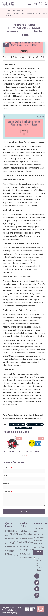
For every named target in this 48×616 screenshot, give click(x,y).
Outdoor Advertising (35, 424)
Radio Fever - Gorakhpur (13, 451)
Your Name (6, 468)
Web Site (6, 484)
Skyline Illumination (17, 424)
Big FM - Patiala (32, 451)
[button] (22, 455)
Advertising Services (23, 428)
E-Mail (5, 476)
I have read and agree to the (39, 564)
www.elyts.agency (30, 418)
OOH (45, 57)
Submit (24, 511)
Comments (6, 492)
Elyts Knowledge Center (16, 11)
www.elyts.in (8, 418)
